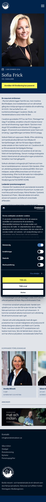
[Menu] (42, 6)
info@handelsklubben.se (12, 438)
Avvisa (23, 292)
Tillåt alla (23, 280)
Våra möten (6, 446)
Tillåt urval (23, 286)
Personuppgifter (8, 458)
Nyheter (5, 455)
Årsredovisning (8, 452)
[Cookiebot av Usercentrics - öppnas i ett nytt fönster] (34, 208)
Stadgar (5, 449)
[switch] (40, 251)
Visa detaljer (34, 273)
